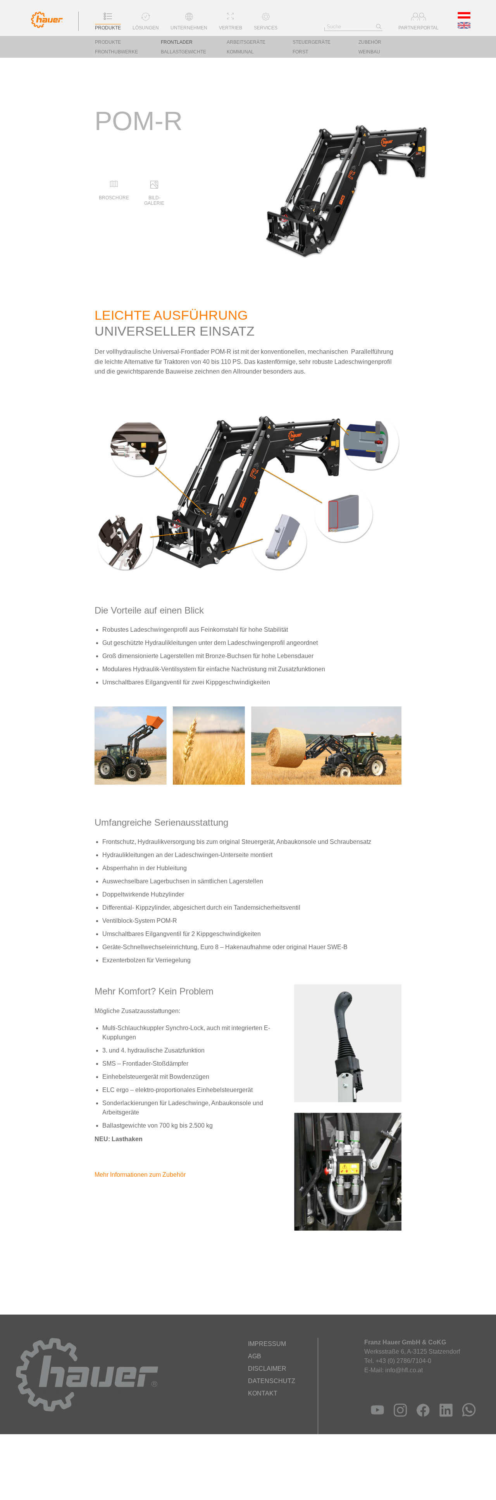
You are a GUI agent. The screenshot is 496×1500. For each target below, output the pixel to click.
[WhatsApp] (467, 1419)
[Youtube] (375, 1419)
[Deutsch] (464, 17)
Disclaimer (267, 1368)
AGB (254, 1356)
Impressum (267, 1344)
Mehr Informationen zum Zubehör (140, 1174)
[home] (47, 26)
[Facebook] (421, 1419)
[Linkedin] (444, 1419)
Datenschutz (271, 1381)
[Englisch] (464, 27)
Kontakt (262, 1393)
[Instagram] (398, 1419)
